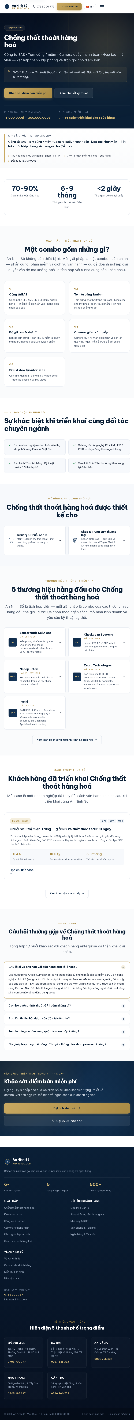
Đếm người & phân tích (17, 1234)
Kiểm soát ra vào (13, 1214)
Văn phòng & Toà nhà (83, 1227)
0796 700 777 (45, 6)
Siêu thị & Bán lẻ (79, 1207)
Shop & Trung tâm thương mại (87, 1214)
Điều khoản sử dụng (119, 1414)
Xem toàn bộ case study (65, 893)
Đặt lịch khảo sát (65, 1108)
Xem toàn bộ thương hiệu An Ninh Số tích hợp (65, 739)
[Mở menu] (102, 6)
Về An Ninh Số (12, 1258)
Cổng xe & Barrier (14, 1221)
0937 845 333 (60, 1361)
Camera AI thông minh (16, 1227)
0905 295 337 (103, 1358)
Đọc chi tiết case (22, 870)
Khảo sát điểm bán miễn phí (28, 93)
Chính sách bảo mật (93, 1414)
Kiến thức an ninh (14, 1271)
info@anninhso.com (15, 1299)
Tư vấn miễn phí (69, 6)
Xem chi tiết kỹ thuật (73, 93)
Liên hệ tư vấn (12, 1278)
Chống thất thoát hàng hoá (19, 1207)
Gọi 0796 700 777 (69, 1121)
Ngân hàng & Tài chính (83, 1234)
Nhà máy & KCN (79, 1221)
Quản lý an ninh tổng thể (18, 1241)
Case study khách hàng (17, 1265)
